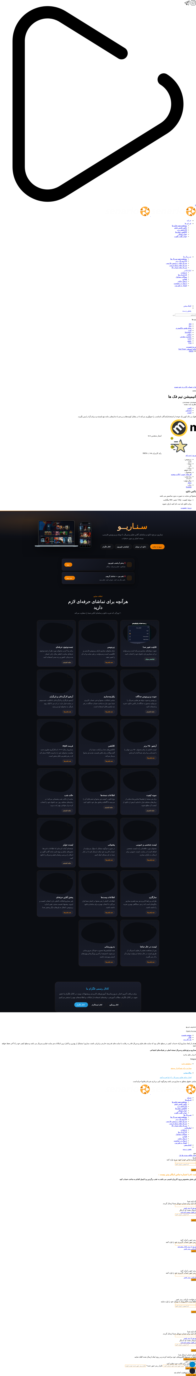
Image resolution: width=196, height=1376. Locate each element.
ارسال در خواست (180, 293)
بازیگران (184, 282)
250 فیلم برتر (182, 230)
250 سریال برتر (181, 270)
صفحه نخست (186, 1051)
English (188, 503)
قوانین (184, 288)
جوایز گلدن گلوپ (180, 236)
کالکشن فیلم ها (181, 232)
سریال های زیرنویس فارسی (176, 272)
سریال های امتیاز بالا (179, 277)
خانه (194, 365)
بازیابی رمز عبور (190, 1264)
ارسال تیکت (182, 290)
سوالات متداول (181, 286)
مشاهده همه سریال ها (178, 268)
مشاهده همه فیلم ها (179, 226)
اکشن (189, 424)
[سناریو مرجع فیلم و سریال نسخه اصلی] (150, 216)
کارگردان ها (182, 284)
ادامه (193, 1185)
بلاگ (189, 1053)
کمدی (189, 428)
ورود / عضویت (186, 523)
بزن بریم (69, 594)
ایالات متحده (175, 490)
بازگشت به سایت (189, 1375)
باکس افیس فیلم (180, 228)
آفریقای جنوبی (186, 490)
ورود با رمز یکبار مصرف (187, 1262)
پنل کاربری (187, 1055)
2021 (189, 498)
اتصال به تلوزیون (181, 295)
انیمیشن (189, 365)
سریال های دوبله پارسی (178, 275)
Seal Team (182, 365)
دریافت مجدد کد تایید (188, 1228)
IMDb (191, 367)
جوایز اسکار (182, 234)
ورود (68, 580)
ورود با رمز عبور (190, 1224)
